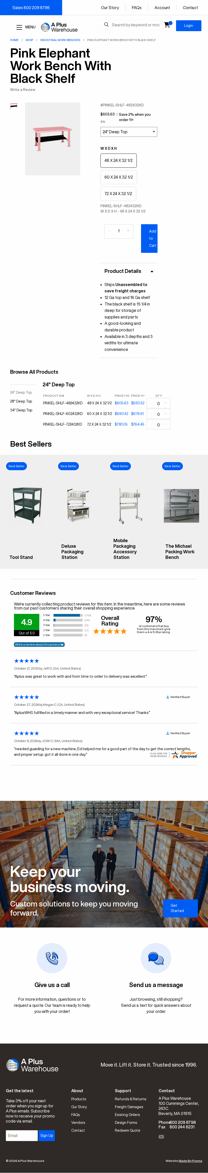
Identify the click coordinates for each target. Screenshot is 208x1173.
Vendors (78, 1122)
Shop (29, 40)
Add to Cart (153, 238)
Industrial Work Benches (60, 40)
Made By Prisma (190, 1160)
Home (14, 40)
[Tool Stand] (26, 548)
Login (188, 25)
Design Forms (126, 1122)
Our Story (110, 8)
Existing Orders (127, 1115)
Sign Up (46, 1135)
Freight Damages (129, 1107)
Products (78, 1099)
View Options (26, 561)
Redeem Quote (127, 1130)
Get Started (177, 908)
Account (162, 8)
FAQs (137, 8)
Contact (190, 8)
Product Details (123, 271)
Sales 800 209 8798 (31, 8)
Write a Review (22, 89)
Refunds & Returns (130, 1099)
